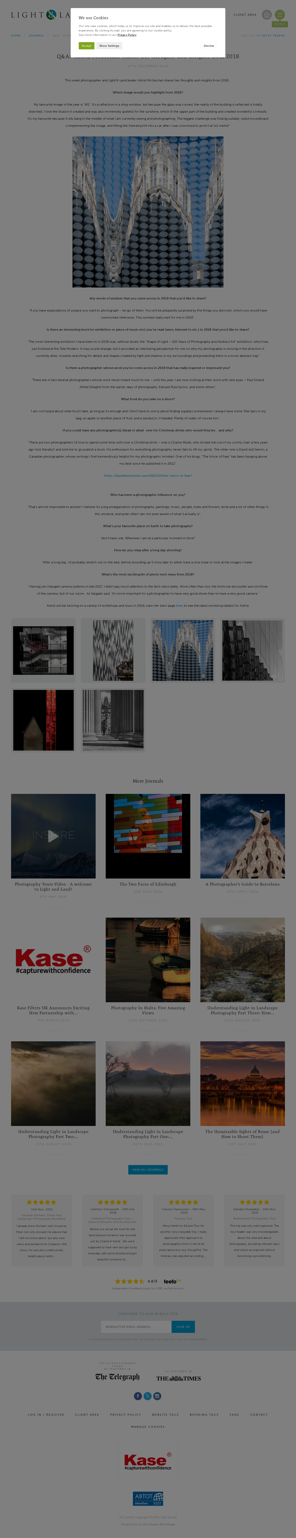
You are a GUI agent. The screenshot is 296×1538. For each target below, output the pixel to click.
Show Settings (109, 45)
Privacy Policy (127, 35)
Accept (86, 45)
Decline (209, 45)
